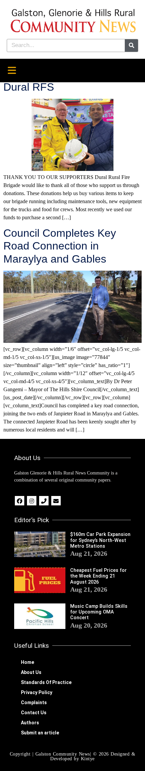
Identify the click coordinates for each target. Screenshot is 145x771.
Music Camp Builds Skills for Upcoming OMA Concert (98, 612)
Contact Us (34, 712)
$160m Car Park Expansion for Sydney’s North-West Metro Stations (100, 540)
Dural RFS (28, 87)
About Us (31, 672)
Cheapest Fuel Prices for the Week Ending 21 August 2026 (98, 576)
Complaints (34, 702)
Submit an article (40, 732)
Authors (30, 722)
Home (27, 662)
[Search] (131, 45)
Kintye (88, 758)
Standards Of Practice (46, 682)
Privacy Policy (36, 692)
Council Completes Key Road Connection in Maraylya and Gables (59, 246)
